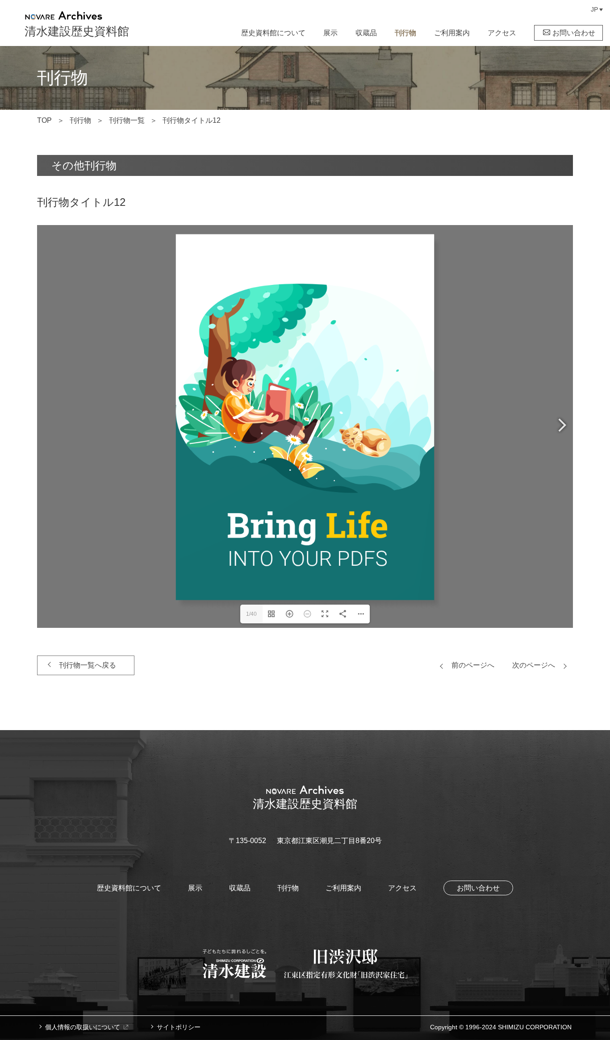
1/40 (251, 614)
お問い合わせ (573, 33)
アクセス (502, 33)
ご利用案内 (452, 33)
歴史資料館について (273, 33)
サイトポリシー (179, 1027)
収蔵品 (366, 33)
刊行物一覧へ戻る (87, 665)
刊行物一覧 (127, 120)
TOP (44, 120)
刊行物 (405, 33)
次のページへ (533, 665)
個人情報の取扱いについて (82, 1027)
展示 (330, 33)
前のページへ (472, 665)
